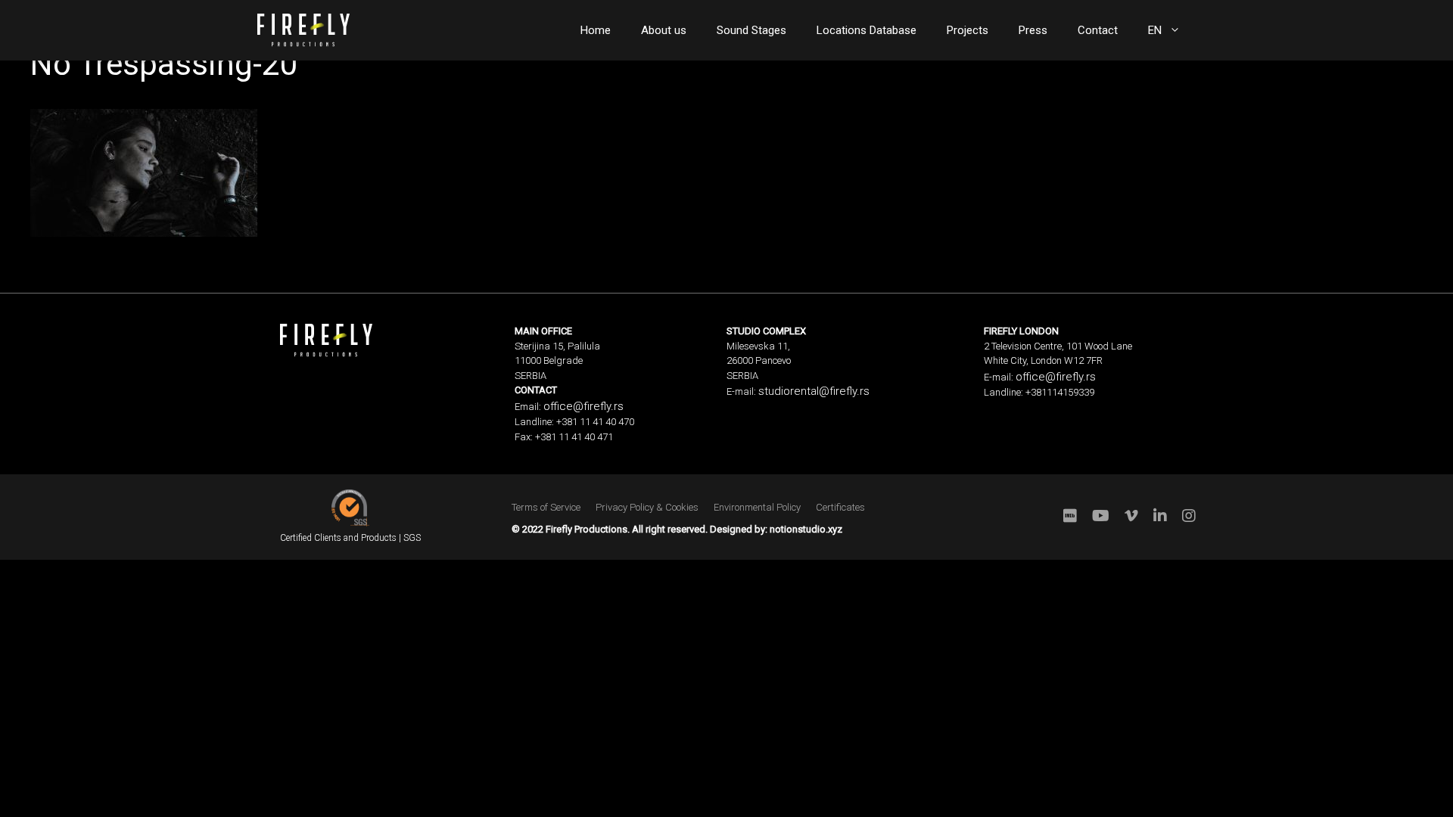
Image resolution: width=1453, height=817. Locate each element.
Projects (967, 30)
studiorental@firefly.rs (814, 391)
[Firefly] (303, 28)
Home (595, 30)
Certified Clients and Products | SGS (350, 538)
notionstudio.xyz (806, 529)
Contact (1098, 30)
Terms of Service (546, 507)
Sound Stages (751, 30)
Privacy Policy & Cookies (647, 507)
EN (1155, 30)
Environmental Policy (757, 507)
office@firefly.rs (583, 406)
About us (663, 30)
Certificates (840, 507)
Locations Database (866, 30)
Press (1033, 30)
